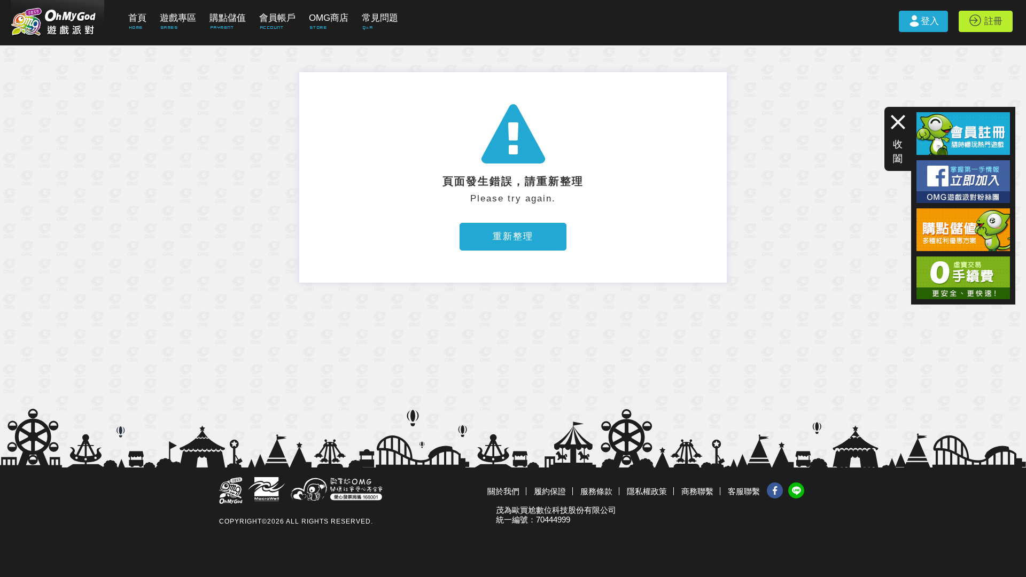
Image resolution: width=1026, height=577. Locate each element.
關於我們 (503, 491)
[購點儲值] (963, 213)
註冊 (993, 21)
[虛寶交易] (963, 261)
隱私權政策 (647, 491)
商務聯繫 (697, 491)
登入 (930, 21)
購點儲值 (227, 18)
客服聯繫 (744, 491)
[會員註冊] (963, 117)
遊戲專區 (178, 18)
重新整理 (513, 236)
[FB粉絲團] (963, 165)
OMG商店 (328, 18)
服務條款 (596, 491)
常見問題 (380, 18)
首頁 (137, 18)
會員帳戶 (277, 18)
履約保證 (550, 491)
